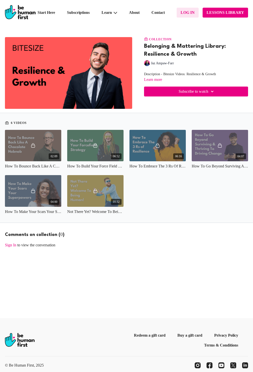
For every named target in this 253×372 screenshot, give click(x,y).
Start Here (46, 12)
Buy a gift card (189, 335)
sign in (10, 245)
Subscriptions (78, 12)
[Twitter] (233, 365)
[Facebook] (209, 365)
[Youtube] (221, 365)
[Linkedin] (245, 365)
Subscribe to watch (193, 91)
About (134, 12)
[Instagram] (198, 365)
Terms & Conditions (221, 345)
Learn (107, 12)
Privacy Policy (226, 335)
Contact (158, 12)
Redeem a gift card (150, 335)
